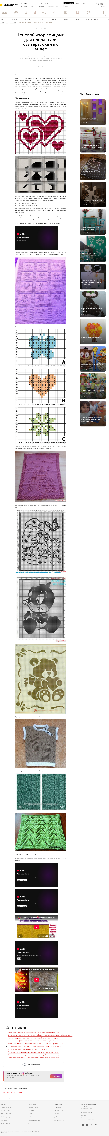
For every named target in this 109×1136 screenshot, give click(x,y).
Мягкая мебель (5, 1110)
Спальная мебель (6, 1114)
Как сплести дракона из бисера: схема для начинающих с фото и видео (35, 1043)
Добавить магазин (59, 1117)
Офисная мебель (6, 1123)
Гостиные (4, 1120)
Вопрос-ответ (58, 1110)
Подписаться (56, 1076)
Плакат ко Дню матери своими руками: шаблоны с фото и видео (33, 1038)
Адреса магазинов (28, 6)
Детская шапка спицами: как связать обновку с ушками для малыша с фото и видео (40, 1035)
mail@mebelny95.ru (44, 7)
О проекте (77, 3)
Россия (25, 3)
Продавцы (31, 1110)
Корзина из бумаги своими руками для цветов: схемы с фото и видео (34, 1046)
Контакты (83, 3)
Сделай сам (41, 28)
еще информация (91, 3)
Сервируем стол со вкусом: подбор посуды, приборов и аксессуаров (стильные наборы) (42, 1055)
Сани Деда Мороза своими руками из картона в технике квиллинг (34, 1032)
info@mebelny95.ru (44, 4)
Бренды (30, 1114)
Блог (29, 1123)
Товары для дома (6, 1107)
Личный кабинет (59, 1120)
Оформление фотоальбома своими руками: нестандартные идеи (33, 1041)
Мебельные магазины (34, 1117)
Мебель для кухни (6, 1117)
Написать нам (91, 1119)
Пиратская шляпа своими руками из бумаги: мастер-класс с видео (33, 1052)
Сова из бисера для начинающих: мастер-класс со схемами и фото (34, 1058)
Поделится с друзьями (33, 1065)
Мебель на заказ (68, 3)
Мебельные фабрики (34, 1120)
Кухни (77, 19)
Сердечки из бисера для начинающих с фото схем (27, 1049)
